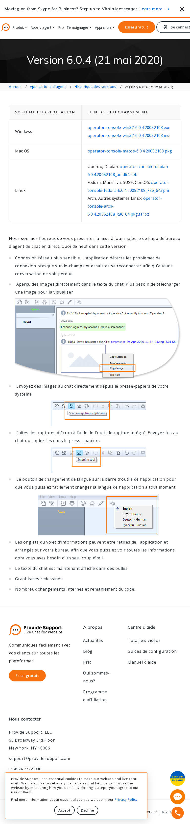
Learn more (151, 8)
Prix (61, 27)
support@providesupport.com (39, 758)
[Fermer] (182, 8)
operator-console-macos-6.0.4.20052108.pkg (130, 151)
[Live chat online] (177, 796)
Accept (64, 810)
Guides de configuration (152, 651)
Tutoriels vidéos (144, 640)
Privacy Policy (126, 799)
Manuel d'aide (142, 662)
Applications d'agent (48, 86)
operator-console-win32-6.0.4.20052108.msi (129, 135)
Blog (88, 651)
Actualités (93, 640)
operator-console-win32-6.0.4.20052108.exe (129, 127)
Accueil (15, 86)
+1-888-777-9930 (25, 768)
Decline (87, 810)
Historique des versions (95, 86)
